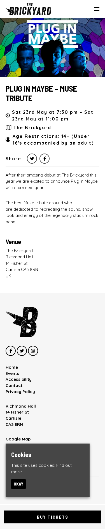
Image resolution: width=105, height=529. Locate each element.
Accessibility (19, 379)
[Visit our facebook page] (44, 158)
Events (12, 373)
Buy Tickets (52, 516)
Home (12, 367)
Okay (18, 483)
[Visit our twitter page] (32, 158)
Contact (14, 385)
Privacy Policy (20, 391)
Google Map (18, 439)
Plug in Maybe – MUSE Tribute (41, 93)
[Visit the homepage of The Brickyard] (28, 9)
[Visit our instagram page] (33, 351)
